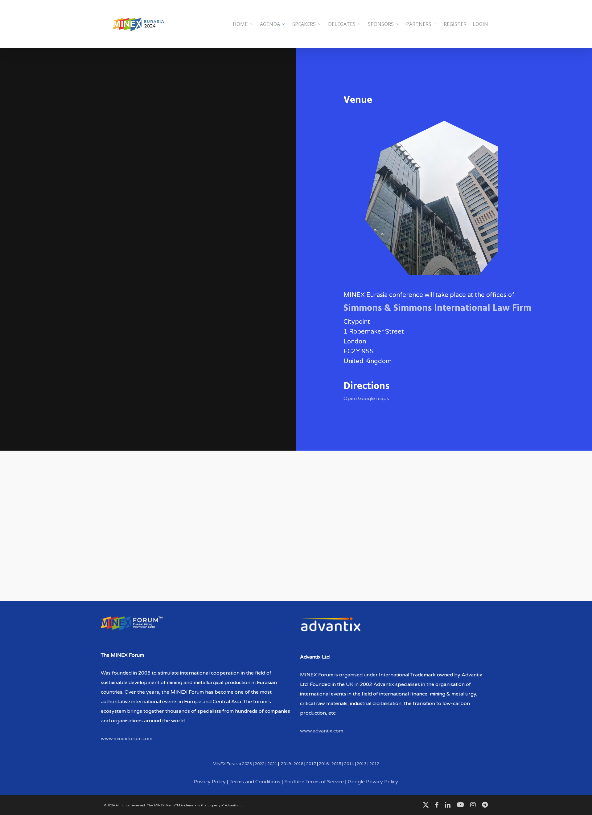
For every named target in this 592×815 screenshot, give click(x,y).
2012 (374, 763)
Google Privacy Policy (373, 782)
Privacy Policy (210, 782)
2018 (298, 763)
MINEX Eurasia (227, 763)
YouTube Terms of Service (314, 782)
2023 (247, 763)
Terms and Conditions (255, 782)
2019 (286, 763)
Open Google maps (366, 398)
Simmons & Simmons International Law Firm (437, 308)
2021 (272, 763)
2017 (311, 763)
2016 (324, 763)
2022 (260, 763)
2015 (336, 763)
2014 (349, 763)
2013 (362, 763)
